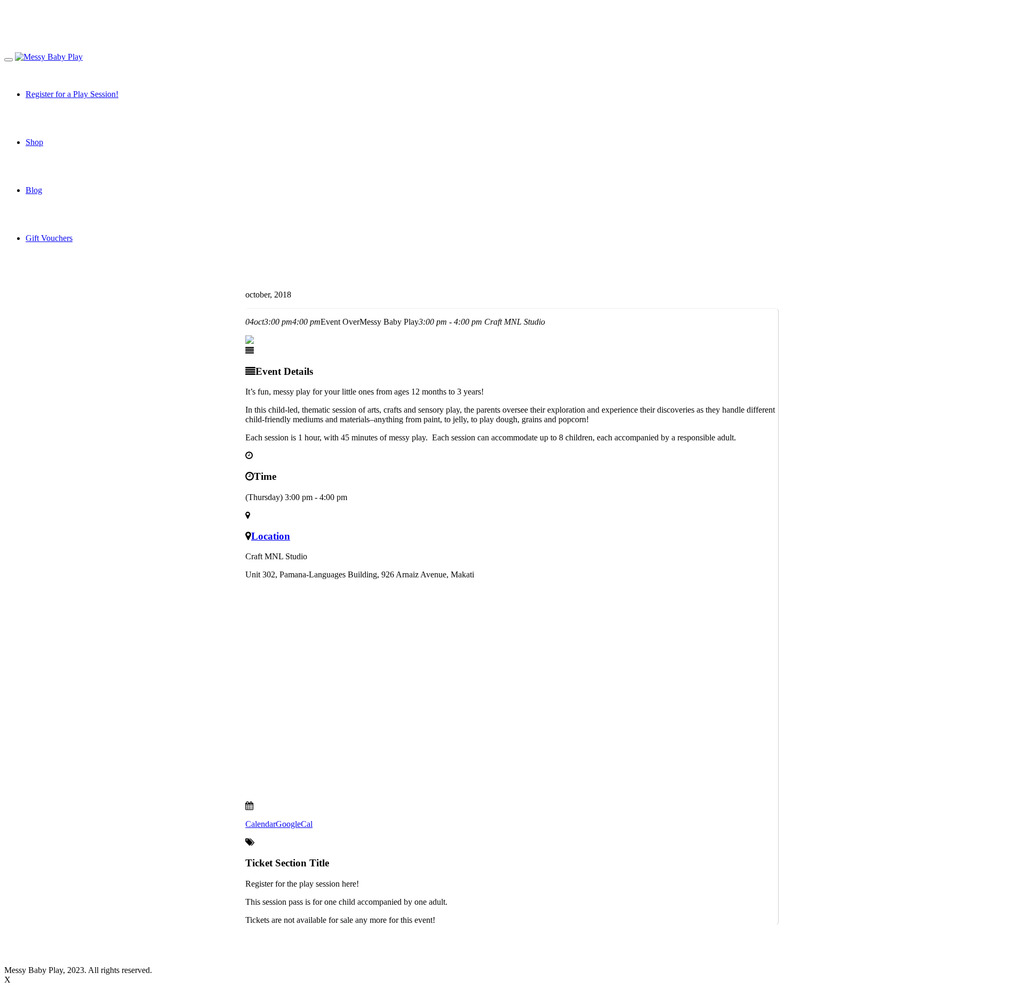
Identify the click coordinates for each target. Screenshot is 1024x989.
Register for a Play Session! (72, 94)
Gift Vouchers (49, 238)
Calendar (260, 824)
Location (270, 536)
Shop (34, 142)
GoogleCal (294, 824)
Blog (34, 190)
